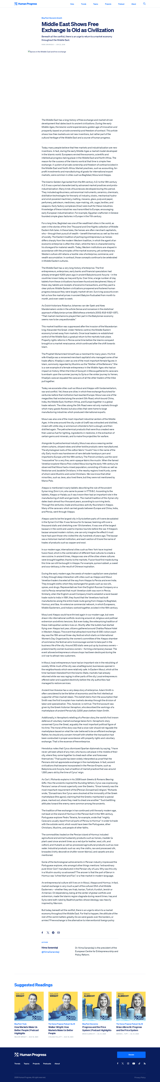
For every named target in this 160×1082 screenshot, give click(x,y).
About (133, 4)
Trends (83, 4)
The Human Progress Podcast (59, 1024)
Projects (108, 4)
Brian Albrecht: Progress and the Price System (129, 1029)
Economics (94, 1024)
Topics (95, 4)
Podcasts (47, 1063)
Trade (24, 1024)
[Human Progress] (65, 1055)
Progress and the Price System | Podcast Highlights (96, 1029)
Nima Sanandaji (50, 947)
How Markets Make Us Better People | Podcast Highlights (26, 1030)
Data (72, 4)
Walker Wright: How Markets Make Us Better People (60, 1030)
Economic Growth (56, 18)
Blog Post (45, 18)
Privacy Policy (140, 1077)
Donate (131, 1054)
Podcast (121, 4)
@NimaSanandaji (50, 951)
